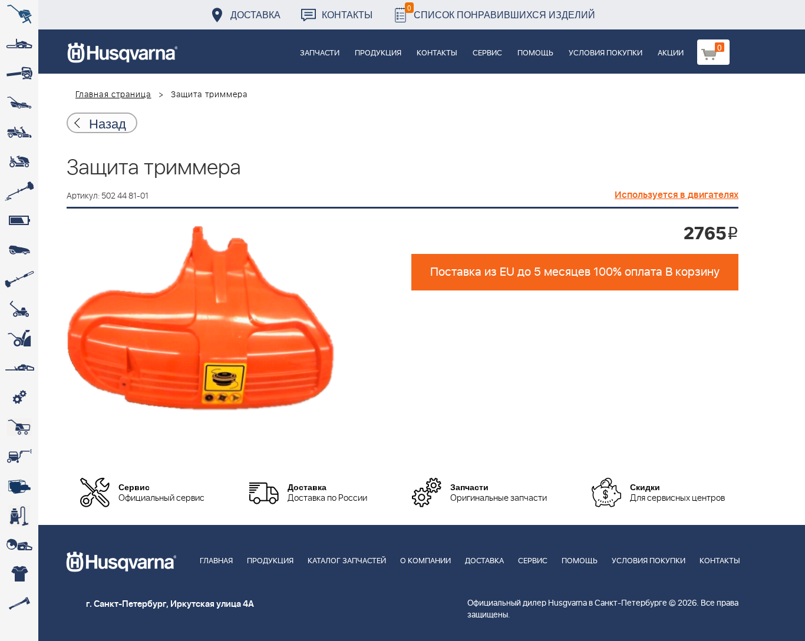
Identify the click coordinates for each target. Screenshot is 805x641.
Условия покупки (605, 53)
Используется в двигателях (676, 195)
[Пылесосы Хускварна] (19, 515)
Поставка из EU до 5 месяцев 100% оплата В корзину (575, 272)
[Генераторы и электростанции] (19, 427)
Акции (671, 53)
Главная (216, 561)
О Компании (425, 561)
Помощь (535, 53)
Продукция (378, 53)
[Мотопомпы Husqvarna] (19, 486)
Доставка (255, 14)
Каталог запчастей (347, 561)
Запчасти (319, 53)
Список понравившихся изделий (501, 11)
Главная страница (113, 95)
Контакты (347, 14)
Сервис (487, 53)
